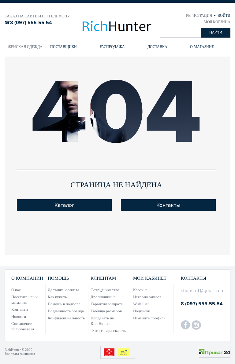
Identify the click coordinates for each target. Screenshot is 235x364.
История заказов (147, 297)
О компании (27, 278)
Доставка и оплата (63, 290)
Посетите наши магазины (24, 300)
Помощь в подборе (64, 304)
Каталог (64, 205)
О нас (16, 290)
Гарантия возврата (107, 304)
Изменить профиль (149, 318)
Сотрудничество (105, 290)
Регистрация (199, 15)
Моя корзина (217, 22)
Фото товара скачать (108, 330)
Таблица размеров (106, 311)
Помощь (58, 278)
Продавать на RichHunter (102, 321)
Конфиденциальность (66, 318)
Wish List (141, 304)
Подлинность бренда (66, 311)
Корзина (140, 290)
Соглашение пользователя (22, 326)
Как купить (57, 297)
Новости (18, 316)
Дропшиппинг (103, 297)
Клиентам (103, 278)
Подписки (141, 311)
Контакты (168, 205)
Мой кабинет (149, 278)
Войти (224, 15)
